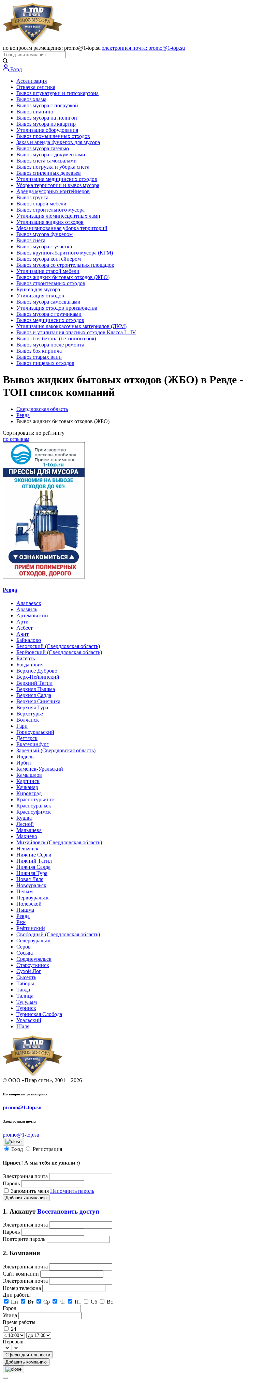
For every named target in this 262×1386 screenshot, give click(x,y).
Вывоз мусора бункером (44, 234)
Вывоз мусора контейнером (48, 259)
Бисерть (25, 658)
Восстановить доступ (68, 1211)
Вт (31, 1302)
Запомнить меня (30, 1191)
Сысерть (26, 977)
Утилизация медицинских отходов (56, 179)
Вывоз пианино (34, 111)
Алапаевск (28, 603)
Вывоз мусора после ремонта (50, 345)
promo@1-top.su (22, 1107)
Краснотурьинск (35, 799)
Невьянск (27, 848)
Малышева (29, 830)
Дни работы (17, 1295)
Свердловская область (42, 409)
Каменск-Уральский (39, 769)
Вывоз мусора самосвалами (48, 302)
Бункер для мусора (38, 289)
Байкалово (28, 640)
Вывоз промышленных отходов (53, 136)
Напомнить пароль (72, 1191)
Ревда (23, 415)
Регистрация (47, 1149)
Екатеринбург (32, 744)
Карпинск (28, 781)
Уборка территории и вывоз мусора (57, 185)
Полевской (29, 904)
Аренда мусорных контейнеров (53, 191)
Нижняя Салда (33, 867)
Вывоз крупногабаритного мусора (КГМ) (64, 253)
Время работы (19, 1322)
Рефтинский (30, 928)
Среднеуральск (34, 959)
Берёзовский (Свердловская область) (59, 652)
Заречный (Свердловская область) (56, 750)
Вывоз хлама (31, 99)
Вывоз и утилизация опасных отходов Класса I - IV (76, 332)
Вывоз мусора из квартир (46, 124)
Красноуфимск (33, 812)
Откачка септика (35, 87)
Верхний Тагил (34, 683)
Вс (110, 1302)
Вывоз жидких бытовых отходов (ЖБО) (63, 277)
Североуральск (33, 940)
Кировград (29, 793)
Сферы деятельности (27, 1354)
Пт (78, 1302)
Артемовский (32, 615)
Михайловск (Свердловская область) (59, 842)
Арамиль (26, 609)
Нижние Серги (34, 855)
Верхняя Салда (33, 695)
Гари (22, 726)
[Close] (5, 1378)
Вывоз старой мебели (41, 203)
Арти (22, 622)
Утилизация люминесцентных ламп (58, 216)
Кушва (24, 818)
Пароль (11, 1183)
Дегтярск (27, 738)
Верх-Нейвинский (37, 677)
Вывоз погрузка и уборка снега (52, 167)
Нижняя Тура (31, 873)
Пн (14, 1302)
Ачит (22, 634)
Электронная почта (25, 1176)
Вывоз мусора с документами (50, 154)
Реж (21, 922)
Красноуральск (33, 805)
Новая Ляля (29, 879)
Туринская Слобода (39, 1014)
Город (10, 1308)
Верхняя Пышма (35, 689)
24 (13, 1329)
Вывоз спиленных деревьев (48, 173)
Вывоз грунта (32, 197)
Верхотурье (29, 714)
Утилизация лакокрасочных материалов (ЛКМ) (71, 326)
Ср (46, 1302)
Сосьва (24, 953)
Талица (24, 996)
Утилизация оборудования (47, 130)
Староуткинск (32, 965)
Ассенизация (31, 81)
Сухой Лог (28, 971)
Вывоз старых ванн (39, 357)
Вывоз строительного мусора (50, 210)
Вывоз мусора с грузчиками (49, 314)
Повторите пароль (25, 1239)
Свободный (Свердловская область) (58, 934)
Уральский (28, 1020)
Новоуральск (31, 885)
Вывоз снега (30, 240)
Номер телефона (22, 1288)
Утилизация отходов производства (56, 308)
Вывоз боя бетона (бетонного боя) (56, 338)
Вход (15, 69)
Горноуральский (35, 732)
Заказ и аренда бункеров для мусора (58, 142)
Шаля (22, 1026)
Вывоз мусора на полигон (46, 118)
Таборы (25, 983)
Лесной (25, 824)
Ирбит (23, 763)
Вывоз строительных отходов (50, 283)
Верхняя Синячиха (38, 701)
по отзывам (16, 439)
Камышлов (29, 775)
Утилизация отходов (40, 295)
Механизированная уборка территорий (61, 228)
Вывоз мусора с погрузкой (47, 105)
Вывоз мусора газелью (42, 148)
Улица (10, 1315)
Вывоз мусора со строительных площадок (65, 265)
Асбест (24, 628)
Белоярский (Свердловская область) (58, 646)
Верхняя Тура (32, 707)
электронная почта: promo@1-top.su (143, 48)
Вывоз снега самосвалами (46, 161)
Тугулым (26, 1002)
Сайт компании (21, 1274)
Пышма (25, 910)
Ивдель (24, 756)
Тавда (23, 989)
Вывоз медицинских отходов (50, 320)
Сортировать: (33, 433)
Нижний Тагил (34, 861)
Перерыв (13, 1341)
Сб (94, 1302)
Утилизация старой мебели (47, 271)
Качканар (27, 787)
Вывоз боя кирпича (39, 351)
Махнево (26, 836)
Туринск (26, 1008)
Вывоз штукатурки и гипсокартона (57, 93)
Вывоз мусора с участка (44, 246)
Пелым (24, 891)
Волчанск (27, 720)
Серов (23, 947)
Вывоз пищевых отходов (45, 363)
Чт (62, 1302)
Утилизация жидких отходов (50, 222)
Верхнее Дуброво (36, 671)
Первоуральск (32, 897)
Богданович (30, 664)
